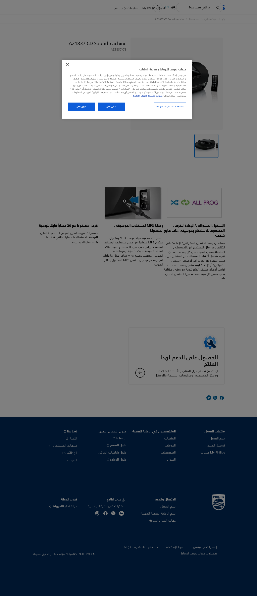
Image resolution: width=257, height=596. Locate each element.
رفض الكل (111, 107)
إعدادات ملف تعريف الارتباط (170, 107)
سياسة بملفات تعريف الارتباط (147, 96)
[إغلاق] (67, 64)
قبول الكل (81, 107)
